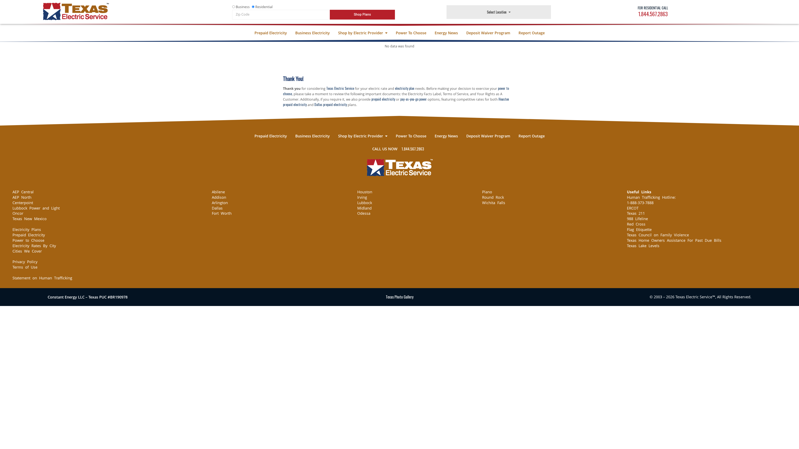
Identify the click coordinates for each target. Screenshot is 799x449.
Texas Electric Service (340, 88)
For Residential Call (653, 7)
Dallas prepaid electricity (330, 104)
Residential (264, 7)
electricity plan (404, 88)
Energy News (446, 32)
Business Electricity (312, 32)
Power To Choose (411, 32)
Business (243, 7)
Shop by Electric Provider (360, 32)
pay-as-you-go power (413, 99)
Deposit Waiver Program (488, 32)
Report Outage (532, 32)
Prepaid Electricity (270, 32)
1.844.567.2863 (653, 14)
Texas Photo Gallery (399, 297)
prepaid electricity (383, 99)
